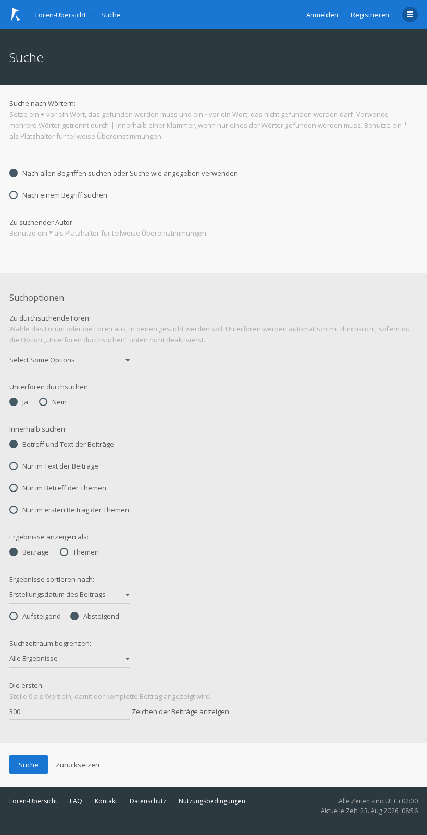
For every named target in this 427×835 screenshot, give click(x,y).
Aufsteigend (41, 616)
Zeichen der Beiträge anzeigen (179, 711)
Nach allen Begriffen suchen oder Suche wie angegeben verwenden (130, 173)
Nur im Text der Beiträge (60, 466)
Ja (25, 402)
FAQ (76, 800)
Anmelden (322, 14)
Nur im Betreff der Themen (64, 488)
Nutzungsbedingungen (212, 800)
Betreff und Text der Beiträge (68, 444)
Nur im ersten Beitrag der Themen (75, 509)
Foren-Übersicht (33, 800)
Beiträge (35, 552)
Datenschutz (148, 800)
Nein (59, 402)
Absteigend (101, 616)
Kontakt (106, 800)
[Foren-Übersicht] (16, 14)
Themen (86, 552)
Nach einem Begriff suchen (64, 195)
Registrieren (370, 14)
